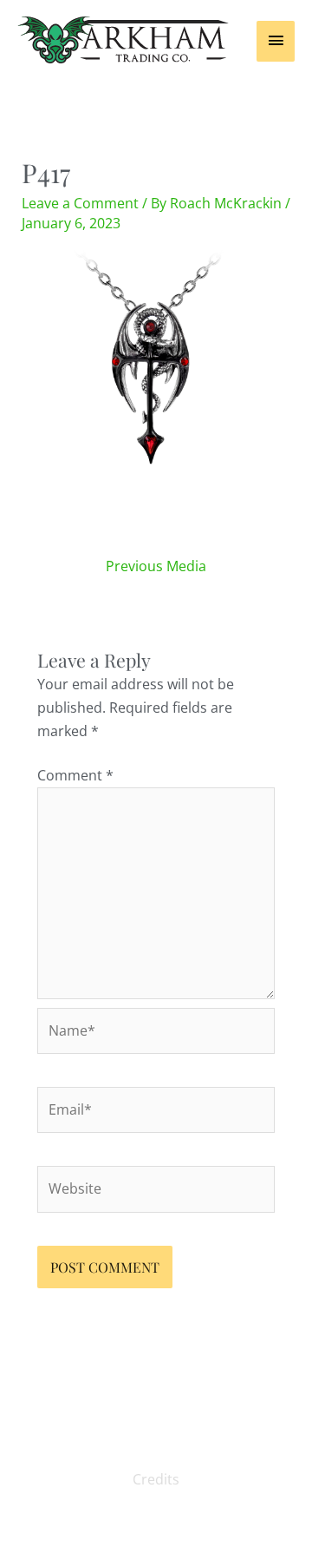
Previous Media (156, 566)
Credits (156, 1479)
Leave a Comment (80, 203)
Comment (75, 775)
